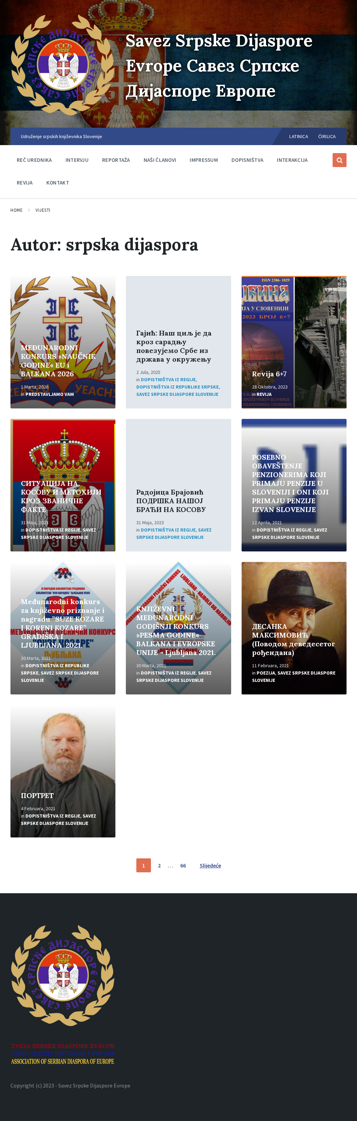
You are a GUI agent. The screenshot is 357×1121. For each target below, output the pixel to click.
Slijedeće (210, 865)
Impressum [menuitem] (204, 160)
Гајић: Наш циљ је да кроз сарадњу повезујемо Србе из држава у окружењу (174, 346)
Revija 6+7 (269, 373)
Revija (264, 394)
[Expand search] (340, 160)
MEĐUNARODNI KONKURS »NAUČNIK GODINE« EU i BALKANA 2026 (58, 360)
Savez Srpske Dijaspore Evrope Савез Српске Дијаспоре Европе (219, 65)
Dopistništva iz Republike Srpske (177, 387)
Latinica (298, 136)
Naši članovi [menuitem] (160, 160)
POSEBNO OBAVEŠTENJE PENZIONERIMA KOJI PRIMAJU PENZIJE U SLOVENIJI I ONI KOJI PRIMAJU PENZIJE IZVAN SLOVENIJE (290, 483)
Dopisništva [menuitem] (247, 160)
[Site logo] (62, 114)
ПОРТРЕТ (37, 795)
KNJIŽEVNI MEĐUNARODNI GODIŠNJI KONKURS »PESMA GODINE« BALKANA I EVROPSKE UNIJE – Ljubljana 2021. (176, 630)
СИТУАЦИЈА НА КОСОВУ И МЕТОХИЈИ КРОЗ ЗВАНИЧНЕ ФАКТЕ (61, 496)
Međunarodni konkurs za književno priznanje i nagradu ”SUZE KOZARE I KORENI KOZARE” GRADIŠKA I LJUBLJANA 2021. (63, 623)
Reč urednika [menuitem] (34, 160)
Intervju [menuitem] (77, 160)
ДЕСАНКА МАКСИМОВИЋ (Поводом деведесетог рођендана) (293, 639)
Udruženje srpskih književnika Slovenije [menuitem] (61, 136)
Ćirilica (327, 136)
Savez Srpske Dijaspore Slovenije (177, 394)
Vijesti (43, 210)
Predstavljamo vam (49, 394)
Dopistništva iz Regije (168, 379)
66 (183, 865)
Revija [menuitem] (25, 182)
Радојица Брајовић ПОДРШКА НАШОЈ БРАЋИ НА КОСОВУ (171, 501)
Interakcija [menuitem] (292, 160)
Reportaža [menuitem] (116, 160)
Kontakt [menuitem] (57, 182)
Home (16, 210)
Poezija (266, 673)
